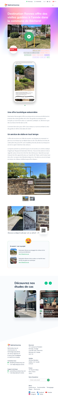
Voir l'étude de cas (24, 254)
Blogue (30, 389)
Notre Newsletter (33, 377)
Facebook (41, 392)
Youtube (50, 392)
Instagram (33, 394)
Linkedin (33, 392)
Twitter (41, 394)
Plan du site (37, 389)
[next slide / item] (38, 81)
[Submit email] (48, 380)
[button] (26, 198)
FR (55, 1)
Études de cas (32, 387)
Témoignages (50, 387)
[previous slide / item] (10, 81)
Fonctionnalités (41, 387)
